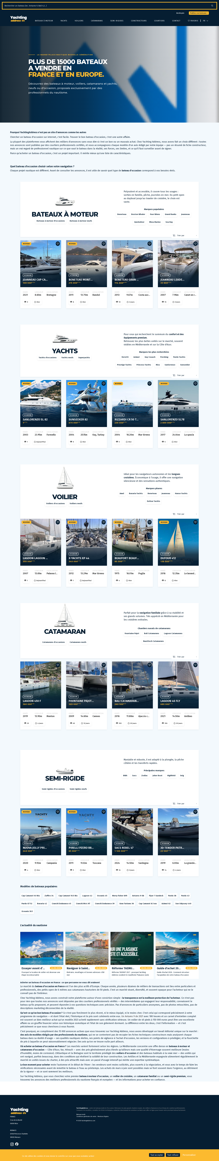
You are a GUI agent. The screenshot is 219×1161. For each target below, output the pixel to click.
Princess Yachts (143, 365)
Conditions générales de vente (86, 1116)
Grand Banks (170, 214)
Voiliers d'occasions (55, 503)
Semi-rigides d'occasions (53, 789)
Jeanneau (185, 214)
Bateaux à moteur (44, 21)
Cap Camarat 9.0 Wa (31, 896)
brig (182, 775)
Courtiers (159, 21)
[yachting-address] (18, 18)
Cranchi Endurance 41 (61, 903)
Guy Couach (150, 357)
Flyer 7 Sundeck (156, 896)
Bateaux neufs (80, 1114)
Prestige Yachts (124, 365)
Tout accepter (156, 1155)
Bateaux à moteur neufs (81, 221)
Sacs (134, 775)
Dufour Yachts (153, 501)
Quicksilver (139, 222)
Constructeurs (139, 21)
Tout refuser (173, 1155)
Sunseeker (185, 365)
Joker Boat (157, 775)
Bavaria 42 (42, 903)
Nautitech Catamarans (153, 641)
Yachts (64, 21)
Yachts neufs (67, 357)
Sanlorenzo (170, 365)
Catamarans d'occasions (53, 642)
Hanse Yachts (181, 493)
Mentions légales (103, 1116)
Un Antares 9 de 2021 (132, 1016)
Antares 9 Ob (138, 896)
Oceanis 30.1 (27, 911)
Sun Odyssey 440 (183, 903)
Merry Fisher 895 (119, 896)
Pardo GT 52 (27, 903)
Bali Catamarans (151, 633)
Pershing (164, 357)
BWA (125, 775)
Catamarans (97, 21)
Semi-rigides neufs (78, 789)
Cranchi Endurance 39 (104, 903)
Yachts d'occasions (48, 357)
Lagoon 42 (87, 896)
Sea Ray (169, 222)
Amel (122, 493)
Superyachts (84, 357)
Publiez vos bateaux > (199, 13)
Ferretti (125, 357)
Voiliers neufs (76, 503)
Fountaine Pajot (132, 633)
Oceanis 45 (102, 896)
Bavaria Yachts (136, 493)
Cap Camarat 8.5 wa (148, 903)
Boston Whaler (138, 214)
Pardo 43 (185, 896)
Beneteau (121, 214)
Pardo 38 (172, 896)
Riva (158, 365)
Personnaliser (189, 1155)
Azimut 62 (166, 903)
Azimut (136, 357)
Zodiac (144, 775)
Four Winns (155, 214)
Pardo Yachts (179, 357)
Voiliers (79, 21)
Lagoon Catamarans (173, 633)
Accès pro (180, 13)
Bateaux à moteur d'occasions (51, 221)
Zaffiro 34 (49, 896)
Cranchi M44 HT (83, 903)
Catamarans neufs (78, 642)
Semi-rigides (116, 21)
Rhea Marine (155, 222)
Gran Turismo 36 (126, 903)
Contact (176, 21)
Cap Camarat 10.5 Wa (68, 896)
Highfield (171, 775)
